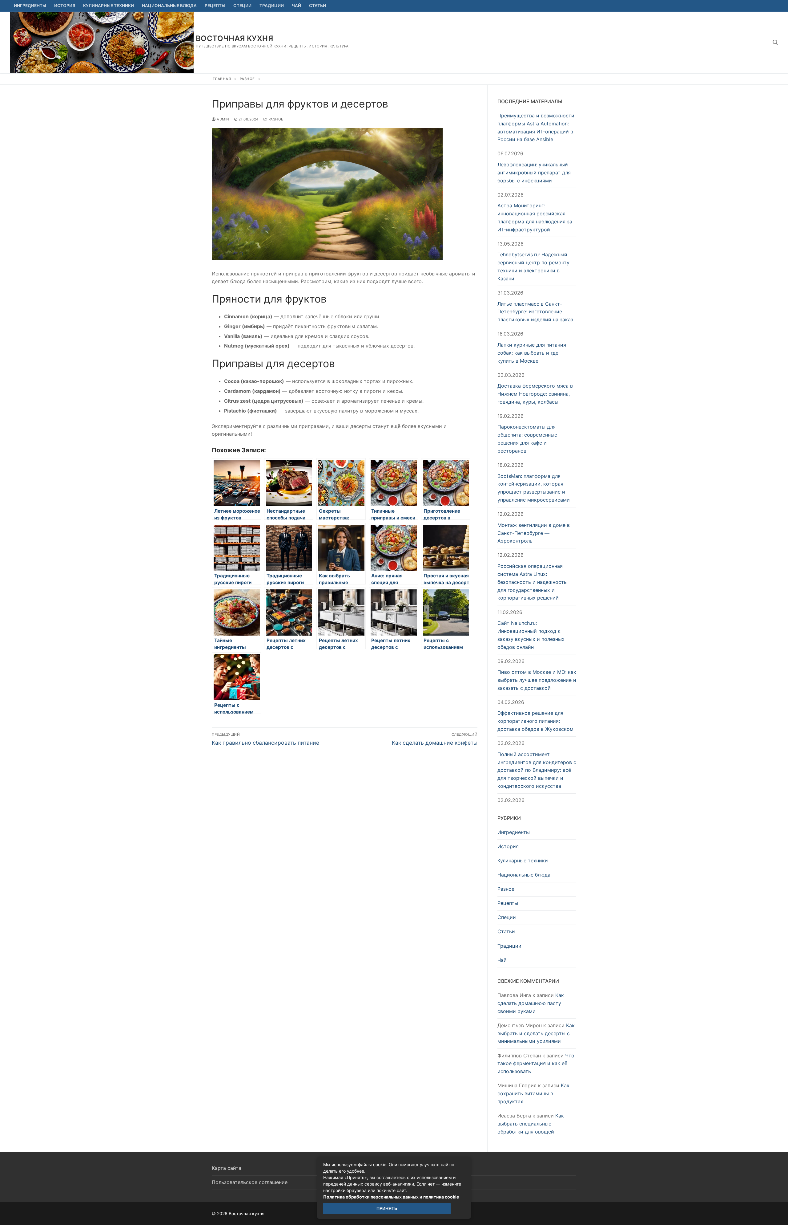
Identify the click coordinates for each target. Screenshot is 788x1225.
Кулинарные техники (522, 860)
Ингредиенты (513, 832)
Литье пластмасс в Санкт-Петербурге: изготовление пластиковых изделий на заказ (535, 312)
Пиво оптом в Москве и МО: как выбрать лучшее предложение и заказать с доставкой (536, 680)
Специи (506, 917)
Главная (222, 79)
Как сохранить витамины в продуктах (533, 1093)
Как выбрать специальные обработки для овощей (530, 1124)
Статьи (506, 931)
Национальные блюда (523, 875)
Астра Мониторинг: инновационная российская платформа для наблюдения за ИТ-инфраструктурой (534, 217)
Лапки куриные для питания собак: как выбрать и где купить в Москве (531, 353)
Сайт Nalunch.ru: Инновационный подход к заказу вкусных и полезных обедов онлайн (531, 635)
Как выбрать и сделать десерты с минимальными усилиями (536, 1033)
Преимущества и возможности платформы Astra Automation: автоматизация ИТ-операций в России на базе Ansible (535, 127)
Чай (502, 960)
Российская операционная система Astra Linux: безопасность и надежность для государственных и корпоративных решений (532, 582)
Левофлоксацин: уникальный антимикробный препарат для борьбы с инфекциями (534, 172)
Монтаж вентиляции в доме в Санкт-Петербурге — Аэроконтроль (533, 533)
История (508, 846)
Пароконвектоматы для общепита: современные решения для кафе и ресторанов (527, 439)
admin (222, 119)
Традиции (509, 946)
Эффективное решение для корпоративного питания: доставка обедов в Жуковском (535, 721)
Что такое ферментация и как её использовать (535, 1063)
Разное (247, 79)
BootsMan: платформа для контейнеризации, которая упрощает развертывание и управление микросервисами (533, 488)
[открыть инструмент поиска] (775, 42)
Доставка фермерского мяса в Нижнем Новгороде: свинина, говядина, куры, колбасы (535, 394)
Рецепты (507, 903)
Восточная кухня (234, 38)
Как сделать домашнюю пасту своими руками (530, 1003)
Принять (386, 1208)
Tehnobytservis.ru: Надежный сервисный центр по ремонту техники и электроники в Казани (533, 266)
